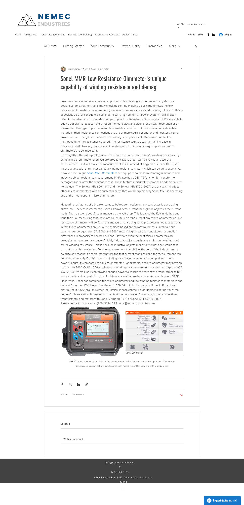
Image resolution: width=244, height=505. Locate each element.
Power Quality (130, 46)
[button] (195, 46)
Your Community (102, 46)
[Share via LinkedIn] (78, 384)
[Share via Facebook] (62, 384)
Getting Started (73, 46)
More (172, 46)
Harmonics (154, 46)
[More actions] (181, 69)
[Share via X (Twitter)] (70, 384)
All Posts (50, 46)
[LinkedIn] (213, 34)
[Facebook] (208, 34)
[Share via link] (86, 384)
